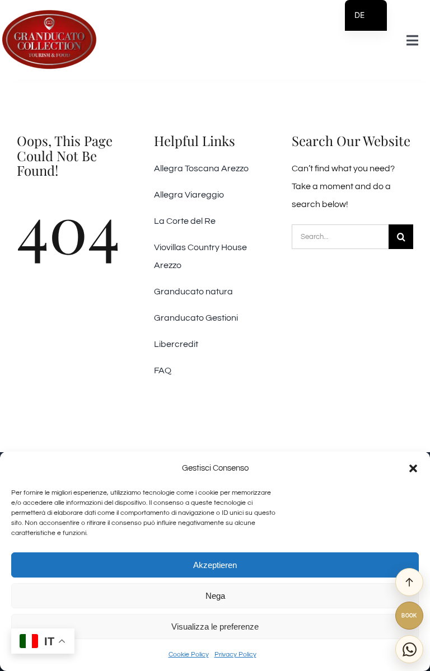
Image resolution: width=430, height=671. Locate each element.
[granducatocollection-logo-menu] (49, 12)
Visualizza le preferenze (215, 626)
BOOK (409, 615)
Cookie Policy (189, 654)
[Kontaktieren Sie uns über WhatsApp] (409, 649)
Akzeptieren (215, 565)
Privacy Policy (235, 654)
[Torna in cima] (409, 582)
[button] (413, 468)
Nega (215, 595)
